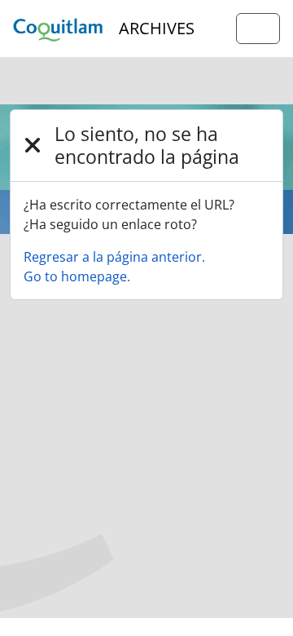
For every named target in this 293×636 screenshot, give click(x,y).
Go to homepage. (77, 276)
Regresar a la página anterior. (114, 257)
